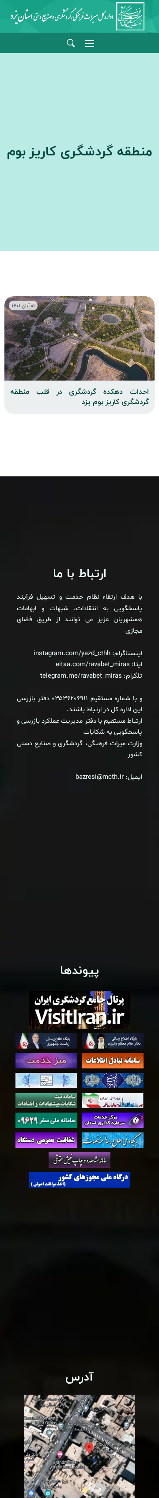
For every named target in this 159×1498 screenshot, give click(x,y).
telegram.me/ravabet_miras (81, 676)
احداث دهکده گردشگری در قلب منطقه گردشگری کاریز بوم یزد (79, 397)
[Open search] (71, 43)
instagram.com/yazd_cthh (72, 653)
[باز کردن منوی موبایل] (89, 43)
